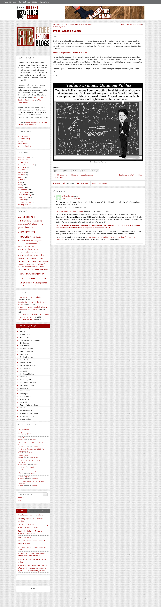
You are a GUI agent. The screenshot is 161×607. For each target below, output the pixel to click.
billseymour (35, 478)
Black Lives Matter (23, 224)
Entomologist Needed (25, 456)
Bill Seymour (24, 343)
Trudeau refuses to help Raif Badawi (70, 211)
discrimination (25, 240)
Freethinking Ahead (27, 357)
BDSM (39, 221)
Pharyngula (24, 394)
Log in (20, 500)
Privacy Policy (16, 2)
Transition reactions (25, 202)
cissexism (29, 227)
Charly (30, 452)
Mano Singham (25, 379)
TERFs (27, 273)
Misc (19, 182)
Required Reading (24, 146)
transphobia (37, 278)
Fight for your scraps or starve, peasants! (32, 472)
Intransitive (24, 371)
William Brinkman (42, 469)
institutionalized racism (28, 249)
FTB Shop (35, 2)
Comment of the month (26, 165)
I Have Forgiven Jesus (28, 365)
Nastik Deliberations (27, 385)
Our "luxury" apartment (26, 433)
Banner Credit (23, 136)
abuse (21, 216)
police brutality (40, 264)
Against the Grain (26, 334)
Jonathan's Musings (27, 374)
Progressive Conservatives (36, 266)
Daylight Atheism (26, 349)
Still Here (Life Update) (26, 467)
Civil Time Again (23, 477)
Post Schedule (23, 144)
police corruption (23, 266)
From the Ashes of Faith (28, 360)
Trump (21, 282)
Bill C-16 (43, 221)
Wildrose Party (22, 286)
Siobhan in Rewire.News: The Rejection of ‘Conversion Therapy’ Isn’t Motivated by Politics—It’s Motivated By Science (32, 568)
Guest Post (21, 175)
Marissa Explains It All (28, 382)
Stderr (22, 408)
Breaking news (23, 160)
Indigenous (41, 244)
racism (21, 269)
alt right (34, 221)
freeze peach (37, 241)
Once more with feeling (26, 319)
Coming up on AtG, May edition (130, 24)
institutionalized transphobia (31, 255)
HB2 (26, 244)
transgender (38, 273)
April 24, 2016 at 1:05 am (71, 199)
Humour (21, 177)
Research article (23, 192)
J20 (37, 258)
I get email (21, 180)
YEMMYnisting (25, 419)
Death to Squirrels (27, 351)
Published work (23, 190)
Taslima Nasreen (26, 411)
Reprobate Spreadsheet (29, 405)
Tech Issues (27, 2)
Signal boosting (23, 197)
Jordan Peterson (31, 261)
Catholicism (33, 224)
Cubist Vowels (25, 346)
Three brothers (23, 437)
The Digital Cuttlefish (27, 416)
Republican (28, 270)
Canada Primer (23, 162)
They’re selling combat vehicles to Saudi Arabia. (70, 53)
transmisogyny (22, 279)
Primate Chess (25, 396)
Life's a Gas (24, 377)
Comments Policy (24, 139)
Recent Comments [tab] (34, 511)
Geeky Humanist (26, 363)
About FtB (7, 2)
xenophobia (31, 286)
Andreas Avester (26, 337)
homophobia (32, 244)
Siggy (33, 434)
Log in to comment (100, 183)
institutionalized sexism (28, 252)
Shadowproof (30, 100)
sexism (21, 274)
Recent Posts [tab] (21, 511)
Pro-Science (24, 399)
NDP (33, 264)
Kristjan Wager (35, 485)
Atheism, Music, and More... (30, 340)
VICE (34, 97)
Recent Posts (44, 2)
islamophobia (32, 258)
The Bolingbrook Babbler (29, 413)
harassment (21, 244)
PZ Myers (33, 439)
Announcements (24, 157)
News (20, 185)
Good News (22, 172)
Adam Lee (36, 464)
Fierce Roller (24, 354)
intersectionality (23, 258)
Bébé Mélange (34, 457)
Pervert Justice (25, 391)
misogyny (28, 264)
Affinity (22, 332)
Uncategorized (23, 205)
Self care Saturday (24, 195)
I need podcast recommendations (30, 297)
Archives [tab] (45, 511)
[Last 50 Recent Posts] (23, 429)
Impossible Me (25, 368)
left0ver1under (68, 196)
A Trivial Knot (25, 329)
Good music (22, 170)
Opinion (21, 187)
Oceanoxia (24, 388)
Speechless (22, 200)
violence (28, 282)
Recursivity (24, 402)
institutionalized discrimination (26, 246)
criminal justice (36, 237)
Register (21, 497)
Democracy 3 (22, 167)
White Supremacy (40, 282)
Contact (20, 141)
